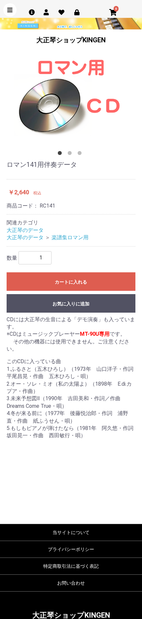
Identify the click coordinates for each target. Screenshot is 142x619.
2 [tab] (71, 154)
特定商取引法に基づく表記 (71, 566)
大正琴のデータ (25, 230)
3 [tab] (81, 154)
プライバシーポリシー (71, 549)
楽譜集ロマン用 (70, 237)
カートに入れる (71, 282)
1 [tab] (61, 154)
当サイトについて (71, 532)
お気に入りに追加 (71, 303)
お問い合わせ (71, 583)
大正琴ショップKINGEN (71, 40)
